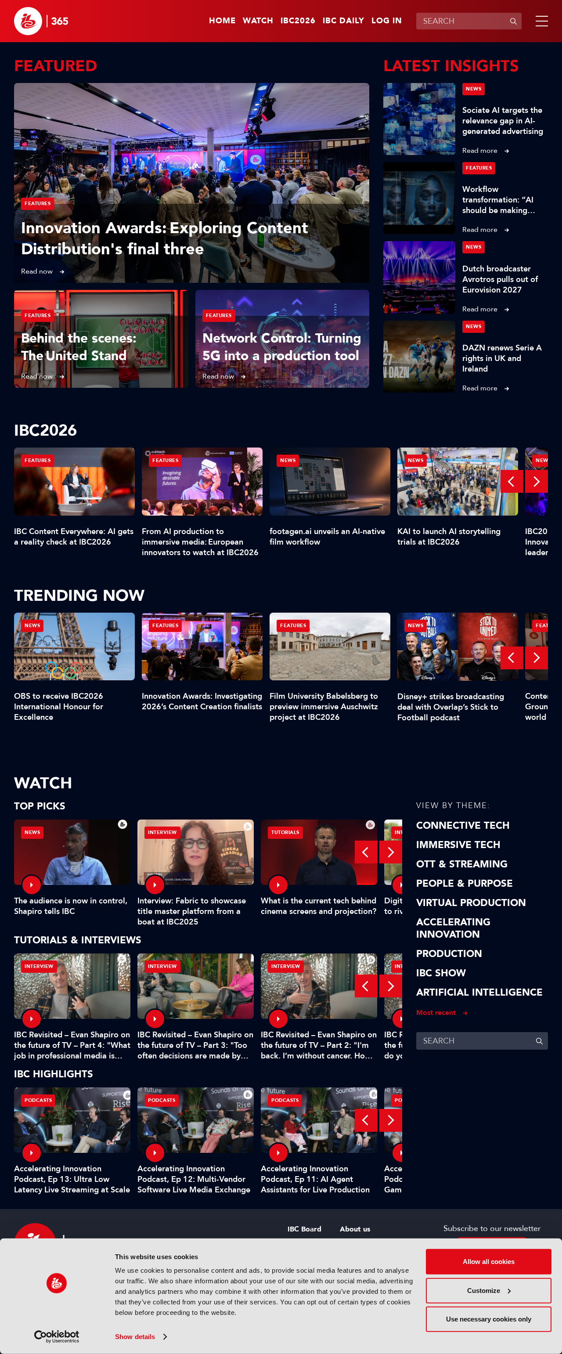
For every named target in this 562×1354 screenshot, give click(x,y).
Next (536, 481)
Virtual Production (471, 903)
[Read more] (191, 183)
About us (355, 1229)
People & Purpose (464, 883)
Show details (135, 1336)
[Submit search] (513, 21)
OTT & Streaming (462, 864)
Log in (386, 21)
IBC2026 (298, 21)
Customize (483, 1290)
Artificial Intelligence (479, 992)
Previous (512, 481)
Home (222, 21)
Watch (258, 21)
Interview (162, 832)
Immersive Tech (458, 845)
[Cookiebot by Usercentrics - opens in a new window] (56, 1336)
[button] (540, 21)
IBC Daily (343, 21)
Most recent (436, 1012)
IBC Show (441, 973)
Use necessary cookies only (488, 1319)
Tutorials (285, 832)
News (473, 89)
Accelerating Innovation (453, 928)
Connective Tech (463, 825)
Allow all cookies (489, 1261)
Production (449, 953)
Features (37, 203)
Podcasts (38, 1100)
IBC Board (304, 1229)
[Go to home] (41, 21)
